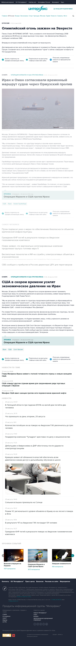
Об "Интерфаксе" (21, 2)
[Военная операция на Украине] (13, 561)
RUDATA (36, 616)
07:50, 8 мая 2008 (15, 23)
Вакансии (39, 581)
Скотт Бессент (18, 349)
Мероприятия (65, 581)
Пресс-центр (30, 581)
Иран (10, 204)
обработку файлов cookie (24, 596)
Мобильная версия (7, 2)
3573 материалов (34, 569)
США (4, 204)
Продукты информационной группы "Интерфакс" (32, 606)
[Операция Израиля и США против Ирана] (38, 562)
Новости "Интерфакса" (40, 613)
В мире (17, 16)
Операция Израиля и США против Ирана (27, 75)
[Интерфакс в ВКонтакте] (40, 624)
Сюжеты (60, 16)
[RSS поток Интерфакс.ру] (43, 624)
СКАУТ (5, 618)
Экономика (24, 16)
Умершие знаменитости (61, 564)
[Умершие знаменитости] (62, 561)
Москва (42, 16)
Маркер (5, 620)
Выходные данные (32, 636)
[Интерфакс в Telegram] (38, 624)
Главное (4, 16)
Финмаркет (55, 2)
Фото (65, 16)
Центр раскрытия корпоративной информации (43, 619)
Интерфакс (38, 9)
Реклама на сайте (51, 581)
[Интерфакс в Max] (46, 624)
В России (11, 16)
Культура (36, 16)
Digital (48, 16)
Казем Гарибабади (20, 204)
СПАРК (5, 614)
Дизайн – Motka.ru (58, 634)
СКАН (35, 614)
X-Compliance (6, 616)
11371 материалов (9, 569)
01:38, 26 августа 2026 (50, 277)
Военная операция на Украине (12, 565)
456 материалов (57, 567)
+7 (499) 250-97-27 (13, 601)
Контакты (5, 581)
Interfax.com (32, 2)
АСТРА (5, 622)
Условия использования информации (37, 634)
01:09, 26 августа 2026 (50, 75)
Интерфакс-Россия (44, 2)
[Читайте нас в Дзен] (35, 624)
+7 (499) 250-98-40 (56, 599)
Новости (54, 16)
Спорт (31, 16)
